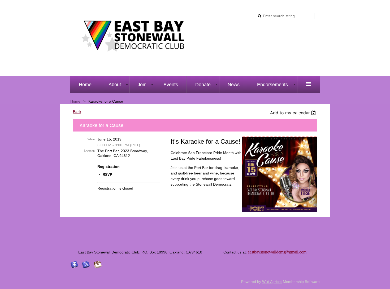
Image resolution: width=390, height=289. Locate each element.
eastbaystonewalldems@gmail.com (277, 252)
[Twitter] (86, 265)
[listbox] (293, 113)
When (91, 139)
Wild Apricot (272, 281)
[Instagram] (98, 265)
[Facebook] (74, 265)
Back (77, 112)
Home (75, 101)
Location (89, 151)
